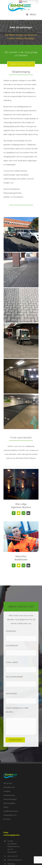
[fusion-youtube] (18, 513)
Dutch (24, 2)
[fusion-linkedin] (28, 513)
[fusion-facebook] (14, 513)
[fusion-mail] (23, 513)
